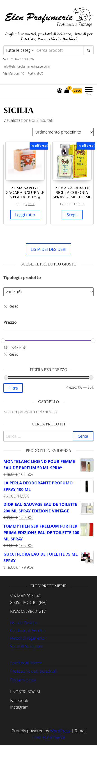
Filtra (13, 388)
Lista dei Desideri (24, 622)
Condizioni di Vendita (27, 630)
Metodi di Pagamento (27, 638)
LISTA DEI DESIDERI (48, 249)
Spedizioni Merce (26, 662)
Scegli (72, 214)
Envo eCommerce (48, 737)
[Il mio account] (59, 90)
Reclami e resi (23, 679)
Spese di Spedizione (26, 646)
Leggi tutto (25, 214)
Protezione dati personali (33, 671)
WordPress (60, 730)
